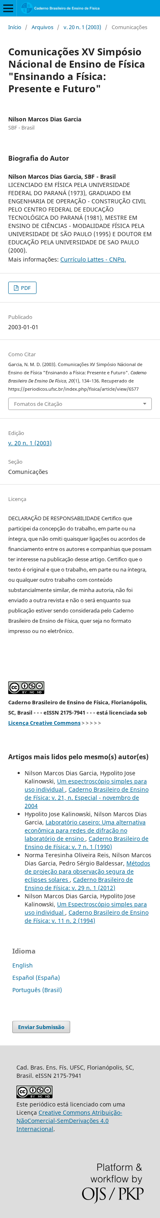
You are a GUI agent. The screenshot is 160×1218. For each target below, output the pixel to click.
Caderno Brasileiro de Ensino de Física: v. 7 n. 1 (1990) (87, 843)
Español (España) (36, 977)
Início (14, 27)
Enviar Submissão (41, 1027)
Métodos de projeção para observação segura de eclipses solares (87, 871)
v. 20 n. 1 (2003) (82, 27)
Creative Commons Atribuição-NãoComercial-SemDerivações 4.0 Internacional (69, 1121)
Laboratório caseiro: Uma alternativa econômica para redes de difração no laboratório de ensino (85, 830)
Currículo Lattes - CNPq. (93, 259)
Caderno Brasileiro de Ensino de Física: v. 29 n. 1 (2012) (79, 884)
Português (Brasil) (37, 990)
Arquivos (42, 27)
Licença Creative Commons (44, 722)
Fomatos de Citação (38, 404)
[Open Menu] (8, 8)
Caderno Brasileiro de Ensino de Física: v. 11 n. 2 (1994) (87, 916)
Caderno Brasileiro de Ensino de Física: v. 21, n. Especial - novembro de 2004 (87, 797)
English (22, 965)
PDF (25, 287)
